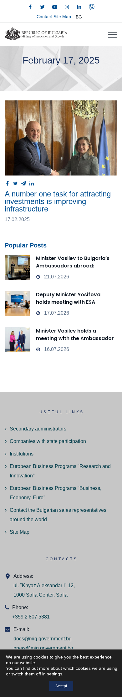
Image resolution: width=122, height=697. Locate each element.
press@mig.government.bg (43, 648)
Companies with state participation (48, 441)
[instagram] (66, 6)
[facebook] (30, 6)
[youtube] (54, 6)
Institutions (21, 453)
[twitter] (42, 6)
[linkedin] (79, 6)
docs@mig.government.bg (42, 638)
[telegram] (23, 183)
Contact (44, 16)
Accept (61, 686)
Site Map (62, 16)
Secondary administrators (38, 428)
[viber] (91, 7)
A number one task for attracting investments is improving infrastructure (58, 201)
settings (54, 673)
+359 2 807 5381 (31, 616)
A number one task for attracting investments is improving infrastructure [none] (61, 138)
